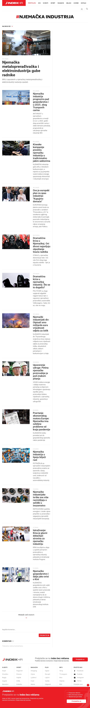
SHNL (18, 681)
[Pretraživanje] (86, 9)
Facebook (80, 671)
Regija (4, 677)
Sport (53, 3)
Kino (60, 677)
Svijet (4, 671)
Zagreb (4, 681)
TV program (63, 674)
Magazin (34, 667)
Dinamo (19, 674)
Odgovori (48, 684)
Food (32, 681)
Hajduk (18, 677)
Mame (33, 684)
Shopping (34, 671)
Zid (39, 3)
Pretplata (32, 3)
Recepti (47, 674)
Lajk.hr (47, 677)
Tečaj (61, 671)
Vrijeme (61, 681)
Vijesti (45, 3)
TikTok (79, 681)
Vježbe (47, 681)
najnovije (6, 26)
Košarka (19, 684)
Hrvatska (5, 674)
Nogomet (19, 671)
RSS (60, 684)
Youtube (79, 674)
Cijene (76, 3)
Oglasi (68, 3)
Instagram (80, 677)
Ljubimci (33, 677)
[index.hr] (14, 3)
